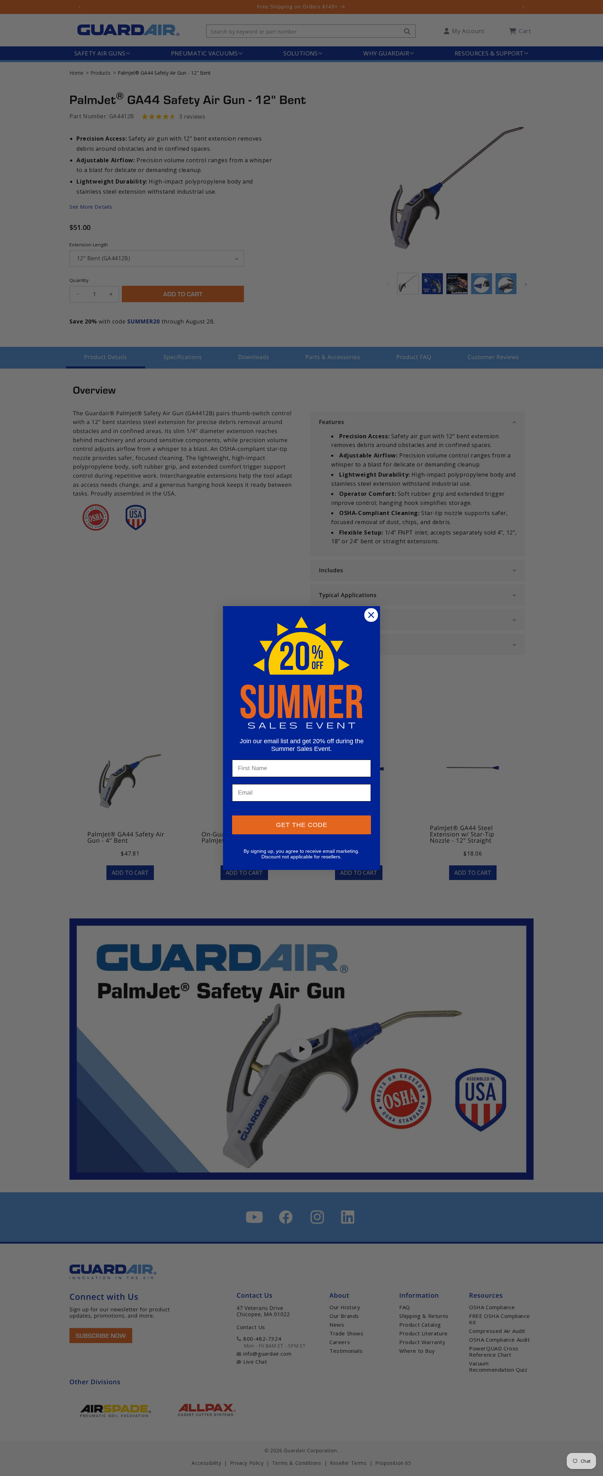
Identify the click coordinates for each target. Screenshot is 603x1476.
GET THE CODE (301, 824)
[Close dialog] (371, 615)
